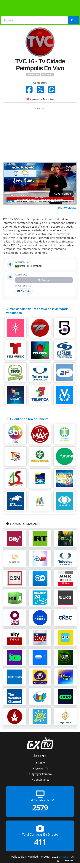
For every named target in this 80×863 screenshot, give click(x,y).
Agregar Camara (41, 774)
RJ (28, 265)
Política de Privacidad (24, 856)
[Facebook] (29, 89)
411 (40, 842)
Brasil (22, 265)
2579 (40, 807)
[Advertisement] (40, 134)
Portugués (47, 74)
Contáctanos (41, 779)
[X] (40, 89)
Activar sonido (62, 193)
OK (73, 20)
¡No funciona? (67, 208)
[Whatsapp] (52, 89)
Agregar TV (41, 768)
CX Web (63, 856)
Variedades (33, 74)
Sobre (41, 763)
